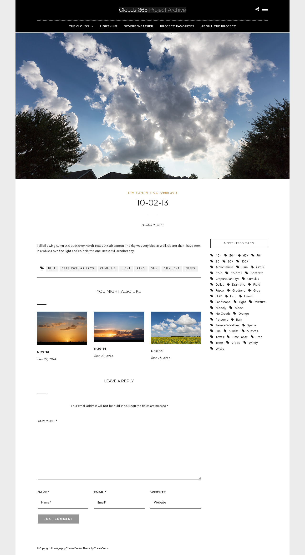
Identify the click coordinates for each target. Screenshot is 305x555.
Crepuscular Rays (78, 268)
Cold (219, 273)
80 (217, 261)
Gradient (238, 290)
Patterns (222, 320)
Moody (221, 308)
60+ (245, 255)
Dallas (220, 285)
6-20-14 (100, 349)
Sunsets (252, 331)
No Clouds (223, 314)
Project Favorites (177, 26)
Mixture (260, 302)
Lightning (108, 26)
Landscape (223, 302)
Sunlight (172, 268)
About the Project (218, 26)
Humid (248, 296)
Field (256, 285)
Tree (259, 337)
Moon (239, 308)
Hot (233, 296)
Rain (239, 320)
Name (43, 492)
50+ (232, 255)
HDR (219, 296)
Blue (52, 268)
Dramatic (238, 285)
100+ (245, 261)
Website (158, 492)
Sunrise (234, 331)
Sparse (252, 325)
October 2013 (165, 192)
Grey (256, 290)
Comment (47, 421)
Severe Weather (138, 26)
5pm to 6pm (138, 192)
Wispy (220, 349)
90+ (230, 261)
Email (100, 492)
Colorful (236, 273)
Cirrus (260, 267)
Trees (190, 268)
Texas (220, 337)
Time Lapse (240, 337)
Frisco (220, 290)
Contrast (256, 273)
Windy (253, 343)
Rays (141, 268)
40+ (218, 255)
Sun (154, 268)
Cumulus (108, 268)
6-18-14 (157, 351)
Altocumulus (224, 267)
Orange (244, 314)
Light (126, 268)
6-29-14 (43, 352)
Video (236, 343)
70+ (259, 255)
